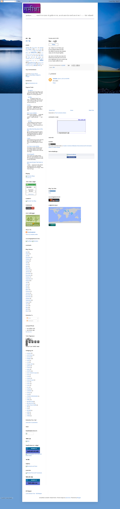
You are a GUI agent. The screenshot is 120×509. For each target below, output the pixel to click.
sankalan (28, 58)
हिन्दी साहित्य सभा (32, 483)
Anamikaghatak (31, 232)
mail (38, 54)
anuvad (41, 47)
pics (34, 57)
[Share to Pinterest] (79, 65)
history (39, 50)
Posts (29, 318)
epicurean (68, 497)
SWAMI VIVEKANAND (32, 396)
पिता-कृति (27, 65)
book (36, 49)
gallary (34, 50)
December (28, 273)
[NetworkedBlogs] (71, 154)
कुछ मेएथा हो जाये (40, 62)
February (28, 270)
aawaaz (28, 47)
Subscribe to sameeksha (32, 422)
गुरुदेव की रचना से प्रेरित (31, 64)
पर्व (41, 64)
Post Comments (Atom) (60, 113)
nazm (37, 55)
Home (71, 110)
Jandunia (55, 78)
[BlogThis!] (74, 65)
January (28, 271)
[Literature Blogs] (52, 191)
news (29, 57)
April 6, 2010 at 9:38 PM (63, 78)
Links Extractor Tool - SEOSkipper (34, 493)
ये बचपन (28, 138)
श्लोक (31, 65)
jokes (27, 52)
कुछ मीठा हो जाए (32, 62)
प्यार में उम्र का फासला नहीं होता (33, 146)
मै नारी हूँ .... (29, 105)
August (27, 253)
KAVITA (34, 52)
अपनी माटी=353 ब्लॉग (32, 451)
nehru (41, 55)
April (27, 252)
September (28, 279)
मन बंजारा (30, 121)
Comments (30, 320)
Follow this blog (71, 157)
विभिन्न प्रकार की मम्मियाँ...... (32, 113)
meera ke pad (30, 55)
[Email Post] (68, 65)
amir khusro (34, 47)
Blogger (79, 497)
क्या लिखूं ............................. (33, 97)
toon (36, 60)
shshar (33, 58)
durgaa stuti (28, 50)
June (27, 264)
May (27, 286)
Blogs (50, 192)
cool (40, 49)
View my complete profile (32, 234)
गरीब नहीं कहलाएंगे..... (31, 154)
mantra (41, 54)
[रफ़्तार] (27, 441)
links (35, 54)
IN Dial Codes (31, 184)
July (27, 255)
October (28, 259)
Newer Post (52, 110)
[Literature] (35, 241)
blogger (30, 49)
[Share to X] (76, 65)
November (28, 257)
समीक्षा (35, 65)
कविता (54, 67)
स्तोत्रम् (39, 65)
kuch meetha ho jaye (32, 372)
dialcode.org (30, 194)
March (27, 268)
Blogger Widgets (34, 73)
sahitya (39, 57)
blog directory (28, 177)
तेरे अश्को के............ (32, 90)
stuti (37, 58)
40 (29, 219)
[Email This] (72, 65)
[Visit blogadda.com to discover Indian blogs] (34, 455)
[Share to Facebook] (77, 65)
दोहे (38, 64)
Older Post (91, 110)
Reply (54, 83)
